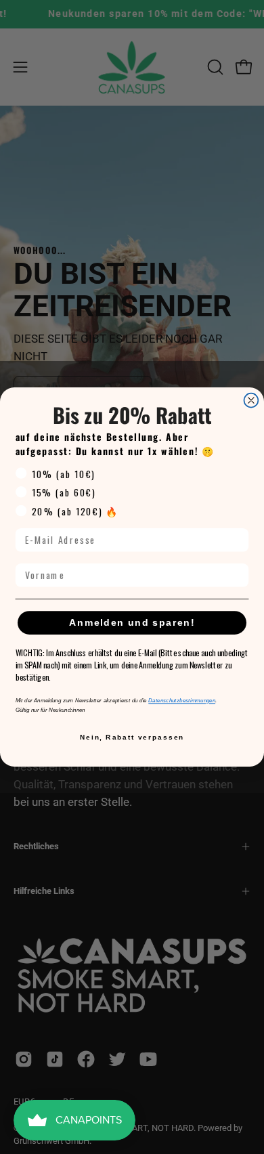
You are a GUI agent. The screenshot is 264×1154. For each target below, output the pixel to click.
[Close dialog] (251, 400)
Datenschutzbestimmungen (181, 701)
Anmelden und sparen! (131, 623)
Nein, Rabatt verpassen (132, 737)
